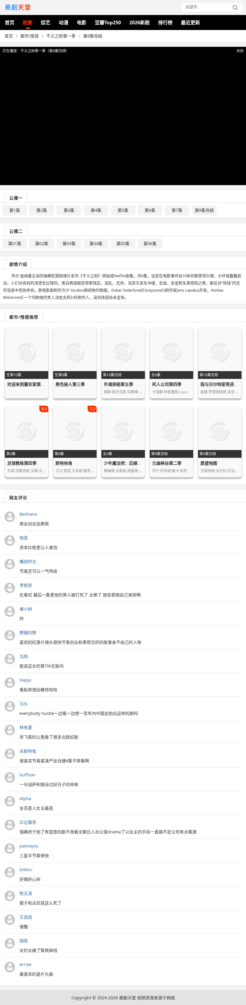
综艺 (45, 22)
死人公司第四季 (167, 384)
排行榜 (165, 22)
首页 (9, 22)
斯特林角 (64, 463)
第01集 (14, 243)
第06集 (150, 243)
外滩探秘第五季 (118, 384)
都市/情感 (29, 36)
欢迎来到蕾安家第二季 (28, 384)
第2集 (41, 210)
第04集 (96, 243)
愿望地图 (208, 463)
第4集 (96, 210)
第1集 (14, 210)
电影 (81, 22)
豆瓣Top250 (108, 22)
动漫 (63, 22)
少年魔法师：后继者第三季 (129, 463)
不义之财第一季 (61, 36)
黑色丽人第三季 (70, 384)
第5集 (123, 210)
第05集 (123, 243)
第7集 (177, 210)
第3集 (69, 210)
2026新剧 (139, 22)
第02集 (41, 243)
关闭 (240, 50)
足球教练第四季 (22, 463)
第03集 (69, 243)
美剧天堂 (127, 997)
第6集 (150, 210)
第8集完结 (204, 210)
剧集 (27, 22)
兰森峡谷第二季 (167, 463)
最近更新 (190, 22)
